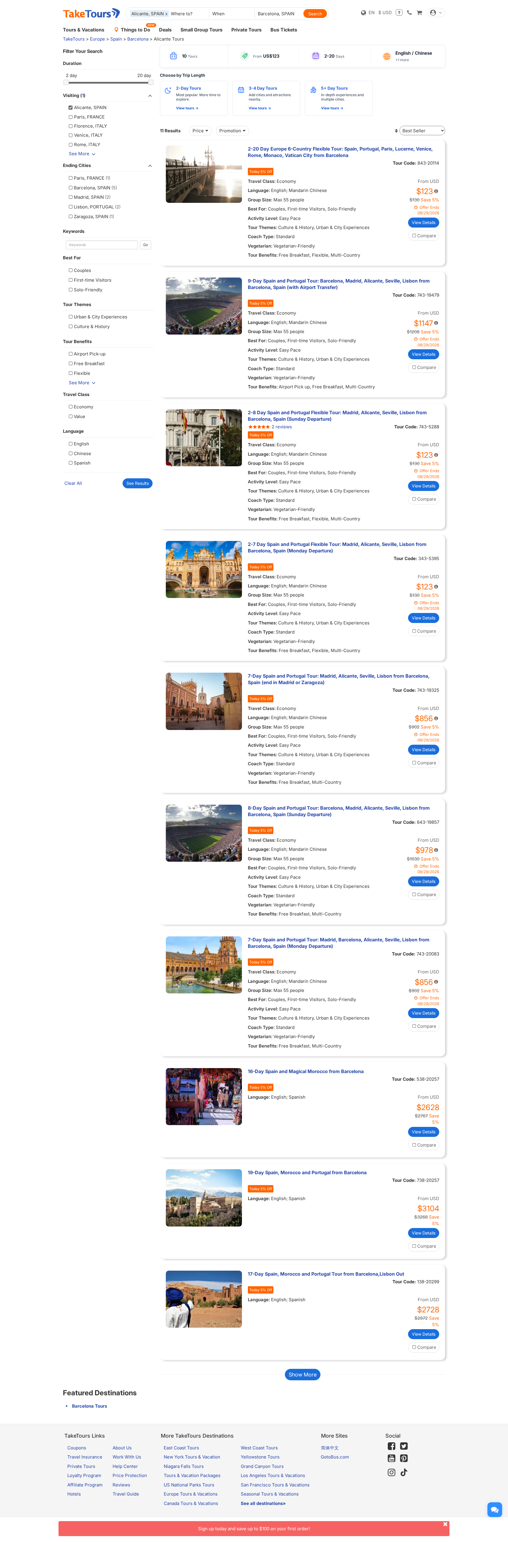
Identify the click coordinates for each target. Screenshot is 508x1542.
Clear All (73, 483)
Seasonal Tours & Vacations (270, 1494)
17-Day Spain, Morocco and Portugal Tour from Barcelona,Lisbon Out (326, 1274)
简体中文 (330, 1448)
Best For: (257, 209)
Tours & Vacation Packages (192, 1475)
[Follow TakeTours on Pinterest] (404, 1458)
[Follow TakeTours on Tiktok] (404, 1472)
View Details (423, 222)
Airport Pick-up (90, 354)
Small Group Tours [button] (202, 30)
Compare (426, 235)
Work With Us (127, 1457)
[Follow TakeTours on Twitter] (404, 1446)
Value (79, 416)
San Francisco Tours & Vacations (275, 1485)
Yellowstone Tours (260, 1457)
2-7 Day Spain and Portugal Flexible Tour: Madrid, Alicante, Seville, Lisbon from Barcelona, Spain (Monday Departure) (337, 547)
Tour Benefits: (263, 255)
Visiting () (74, 95)
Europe (97, 39)
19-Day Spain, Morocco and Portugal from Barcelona (307, 1172)
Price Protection (130, 1475)
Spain (116, 39)
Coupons (76, 1448)
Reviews (121, 1485)
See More (79, 153)
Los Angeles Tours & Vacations (273, 1475)
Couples (82, 270)
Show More (303, 1374)
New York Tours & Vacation (192, 1457)
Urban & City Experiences (100, 317)
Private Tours (246, 30)
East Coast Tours (181, 1448)
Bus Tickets (283, 30)
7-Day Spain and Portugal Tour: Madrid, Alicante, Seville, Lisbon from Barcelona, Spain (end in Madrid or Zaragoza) (339, 679)
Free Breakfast (89, 363)
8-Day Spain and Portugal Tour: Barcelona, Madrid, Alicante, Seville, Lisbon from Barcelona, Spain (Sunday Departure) (339, 811)
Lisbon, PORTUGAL (94, 207)
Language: (259, 190)
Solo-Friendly (88, 290)
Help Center (125, 1466)
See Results (137, 483)
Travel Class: (262, 181)
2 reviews (282, 427)
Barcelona (137, 39)
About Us (122, 1448)
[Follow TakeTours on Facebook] (391, 1446)
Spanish (82, 463)
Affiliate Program (85, 1485)
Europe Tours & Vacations (191, 1494)
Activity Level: (263, 218)
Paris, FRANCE (89, 178)
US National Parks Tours (189, 1485)
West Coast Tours (259, 1448)
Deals (165, 30)
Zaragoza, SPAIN (91, 216)
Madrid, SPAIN (89, 197)
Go (145, 245)
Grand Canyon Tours (262, 1466)
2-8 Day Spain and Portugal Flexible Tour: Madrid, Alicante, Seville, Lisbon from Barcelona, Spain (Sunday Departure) (337, 416)
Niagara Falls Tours (184, 1466)
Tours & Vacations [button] (83, 30)
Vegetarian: (260, 246)
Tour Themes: (262, 227)
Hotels (74, 1494)
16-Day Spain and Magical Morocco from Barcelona (306, 1071)
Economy (83, 407)
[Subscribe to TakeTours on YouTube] (391, 1458)
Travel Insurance (84, 1457)
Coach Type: (261, 236)
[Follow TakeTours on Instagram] (391, 1472)
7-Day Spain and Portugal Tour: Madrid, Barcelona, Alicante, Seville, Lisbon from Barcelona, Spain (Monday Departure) (339, 943)
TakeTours (74, 39)
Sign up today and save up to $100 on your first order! (254, 1528)
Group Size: (260, 200)
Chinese (82, 453)
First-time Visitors (92, 280)
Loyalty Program (84, 1475)
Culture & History (92, 326)
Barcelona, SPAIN (92, 188)
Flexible (82, 373)
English (81, 444)
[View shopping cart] (419, 12)
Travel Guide (126, 1494)
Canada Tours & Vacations (191, 1503)
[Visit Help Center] (399, 12)
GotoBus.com (335, 1457)
